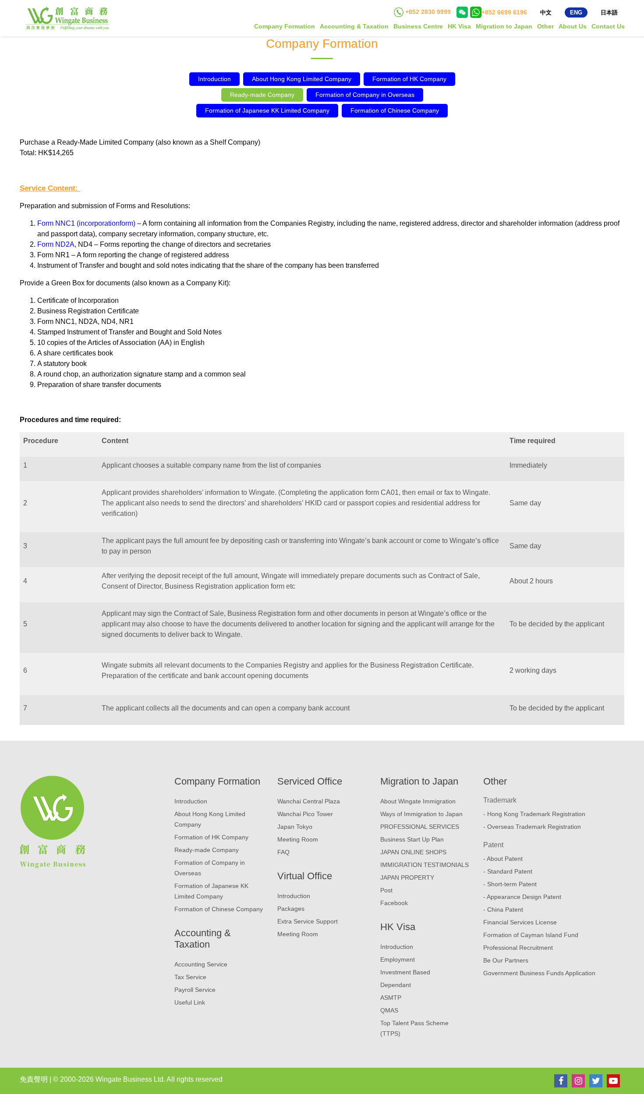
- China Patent (503, 909)
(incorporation (98, 223)
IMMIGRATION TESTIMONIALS (424, 864)
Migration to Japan (504, 26)
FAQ (283, 852)
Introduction (214, 78)
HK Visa (459, 26)
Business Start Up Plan (412, 839)
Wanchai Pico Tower (305, 813)
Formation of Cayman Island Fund (530, 934)
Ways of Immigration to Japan (421, 813)
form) (127, 223)
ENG (576, 12)
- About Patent (503, 858)
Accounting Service (200, 964)
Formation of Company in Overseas (364, 94)
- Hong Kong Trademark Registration (534, 813)
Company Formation (284, 26)
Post (386, 890)
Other (545, 26)
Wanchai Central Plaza (308, 801)
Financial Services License (520, 922)
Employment (397, 959)
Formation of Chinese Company (394, 110)
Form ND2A (55, 244)
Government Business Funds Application (539, 973)
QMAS (389, 1010)
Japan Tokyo (294, 826)
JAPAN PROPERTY (407, 877)
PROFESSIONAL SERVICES (419, 826)
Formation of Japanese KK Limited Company (267, 110)
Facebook (394, 902)
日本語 (609, 12)
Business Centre (418, 26)
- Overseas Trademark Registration (532, 826)
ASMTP (390, 997)
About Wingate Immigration (418, 801)
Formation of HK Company (409, 78)
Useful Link (189, 1002)
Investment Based (405, 972)
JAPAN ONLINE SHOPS (413, 852)
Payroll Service (195, 989)
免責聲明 (34, 1079)
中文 (546, 12)
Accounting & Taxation (354, 26)
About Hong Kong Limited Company (301, 78)
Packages (290, 908)
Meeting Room (297, 839)
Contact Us (608, 26)
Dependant (395, 984)
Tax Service (190, 976)
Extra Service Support (307, 921)
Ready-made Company (262, 94)
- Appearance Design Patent (522, 896)
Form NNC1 (56, 223)
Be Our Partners (505, 960)
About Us (573, 26)
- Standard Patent (507, 871)
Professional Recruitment (518, 947)
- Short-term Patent (510, 884)
